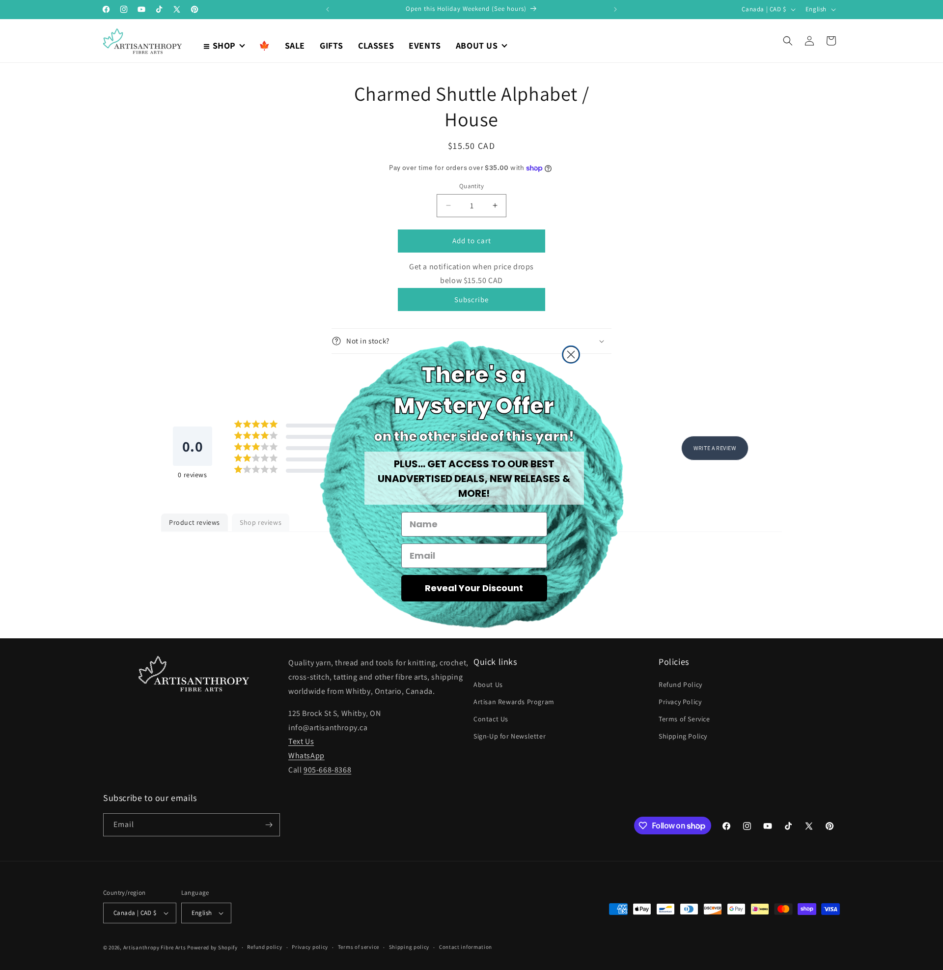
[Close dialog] (571, 354)
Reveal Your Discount (474, 588)
